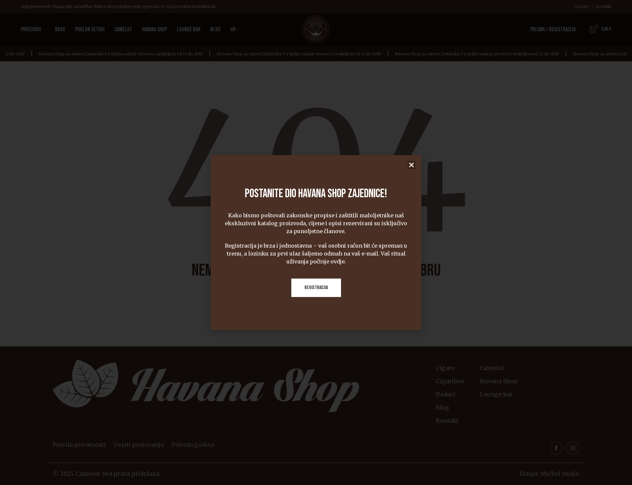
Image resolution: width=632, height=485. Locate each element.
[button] (411, 165)
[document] (316, 242)
